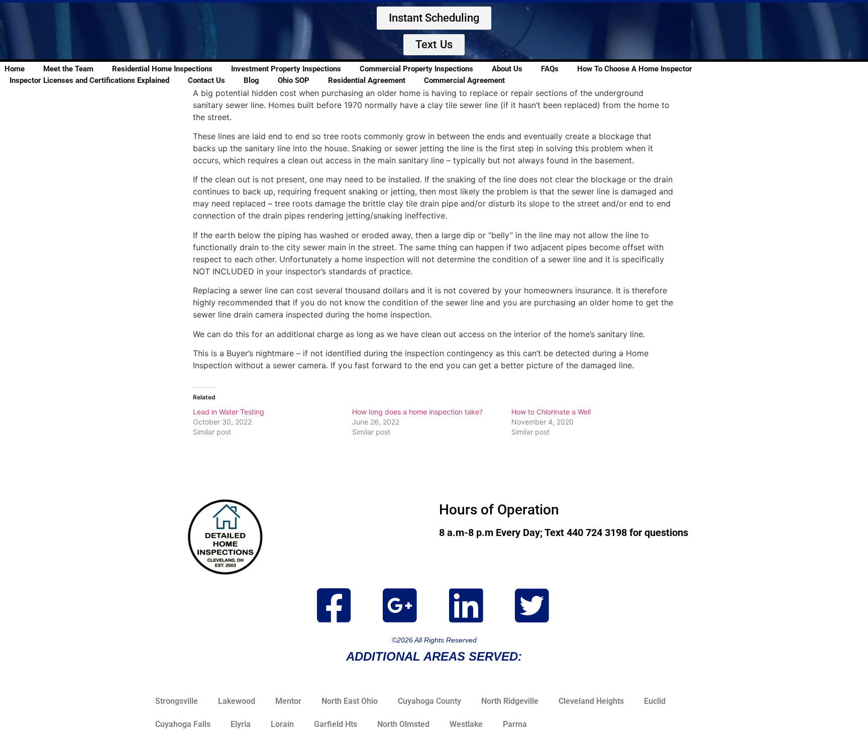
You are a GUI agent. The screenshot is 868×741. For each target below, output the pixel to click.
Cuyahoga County (429, 701)
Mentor (288, 701)
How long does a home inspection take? (417, 411)
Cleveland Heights (591, 701)
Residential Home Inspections (162, 68)
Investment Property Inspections (286, 68)
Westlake (466, 724)
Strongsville (176, 701)
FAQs (550, 68)
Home (15, 68)
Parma (515, 724)
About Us (507, 68)
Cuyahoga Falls (182, 724)
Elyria (241, 724)
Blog (251, 80)
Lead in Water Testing (228, 411)
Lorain (282, 724)
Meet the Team (68, 68)
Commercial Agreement (464, 80)
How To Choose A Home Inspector (634, 68)
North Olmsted (403, 724)
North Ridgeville (509, 701)
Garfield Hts (335, 724)
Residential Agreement (366, 80)
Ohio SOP (293, 80)
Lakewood (236, 701)
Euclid (655, 701)
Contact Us (206, 80)
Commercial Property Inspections (416, 68)
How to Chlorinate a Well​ (551, 411)
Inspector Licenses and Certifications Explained (89, 80)
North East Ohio (349, 701)
